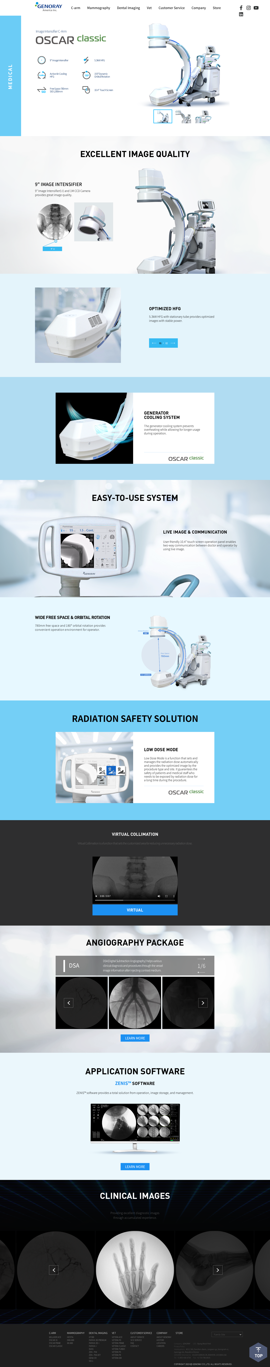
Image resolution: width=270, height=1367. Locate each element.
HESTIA (70, 1337)
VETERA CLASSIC (119, 1346)
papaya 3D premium (97, 1340)
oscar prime (55, 1343)
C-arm (75, 7)
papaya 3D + (94, 1343)
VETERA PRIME (118, 1343)
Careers (160, 1346)
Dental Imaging (128, 7)
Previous (53, 1270)
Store (217, 7)
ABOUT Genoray (164, 1337)
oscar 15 (53, 1340)
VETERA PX (116, 1352)
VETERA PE (116, 1355)
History (160, 1340)
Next (217, 1270)
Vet (149, 7)
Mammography (98, 7)
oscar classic (56, 1346)
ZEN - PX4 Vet (95, 1355)
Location (161, 1343)
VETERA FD (116, 1340)
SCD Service (136, 1340)
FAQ (132, 1343)
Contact (134, 1346)
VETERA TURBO (118, 1349)
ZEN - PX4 (93, 1352)
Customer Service (172, 7)
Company (199, 7)
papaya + (93, 1346)
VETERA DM (117, 1358)
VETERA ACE (117, 1337)
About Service (137, 1337)
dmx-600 (70, 1340)
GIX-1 (91, 1360)
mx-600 (70, 1343)
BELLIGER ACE (55, 1337)
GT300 (91, 1337)
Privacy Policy (179, 1346)
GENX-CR (92, 1358)
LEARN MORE (135, 1038)
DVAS (91, 1349)
